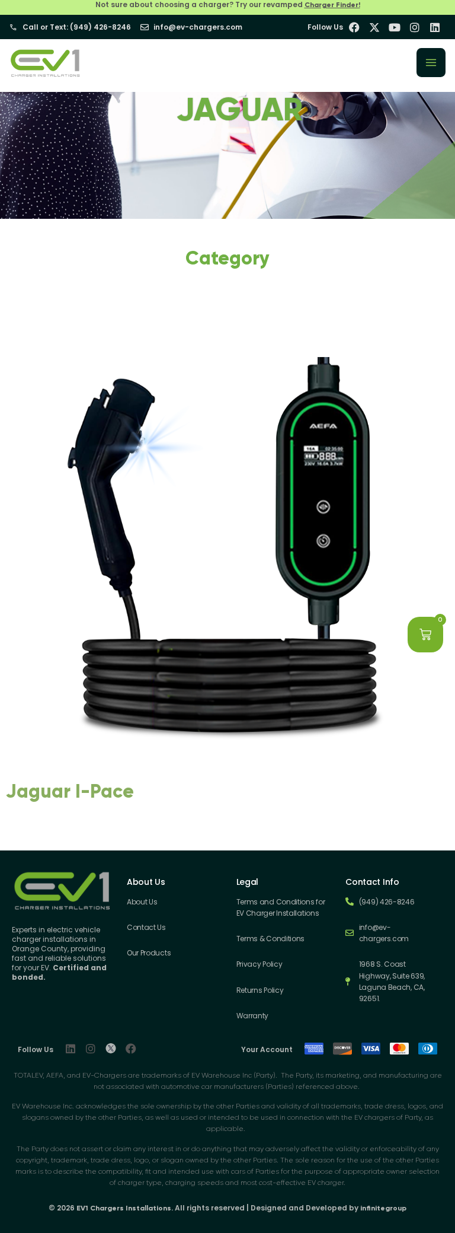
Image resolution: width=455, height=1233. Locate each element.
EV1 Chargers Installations (123, 1208)
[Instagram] (90, 1048)
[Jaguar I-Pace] (227, 766)
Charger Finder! (332, 5)
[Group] (110, 1048)
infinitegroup (383, 1208)
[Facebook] (131, 1048)
